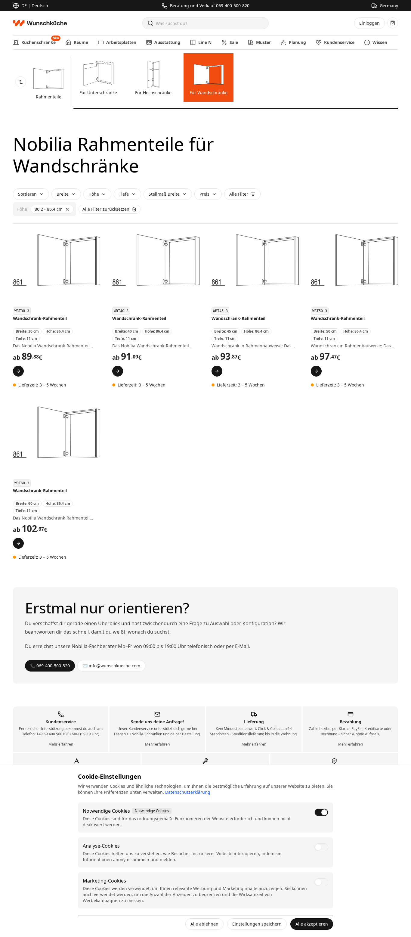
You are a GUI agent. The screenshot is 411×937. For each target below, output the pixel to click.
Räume (81, 42)
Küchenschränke (38, 40)
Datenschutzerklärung (187, 792)
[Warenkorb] (392, 22)
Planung (297, 42)
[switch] (321, 812)
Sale (234, 42)
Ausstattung (167, 42)
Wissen (379, 42)
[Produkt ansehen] (18, 371)
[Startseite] (41, 23)
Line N (205, 42)
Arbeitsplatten (121, 42)
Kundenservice (339, 42)
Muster (263, 42)
